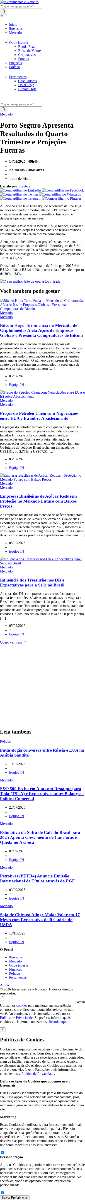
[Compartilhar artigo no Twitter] (19, 194)
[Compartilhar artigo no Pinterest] (62, 198)
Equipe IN (16, 385)
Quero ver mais (11, 642)
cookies (21, 1005)
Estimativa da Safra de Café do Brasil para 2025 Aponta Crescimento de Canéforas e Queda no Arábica (40, 837)
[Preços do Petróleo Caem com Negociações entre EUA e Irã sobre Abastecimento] (42, 396)
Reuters (24, 186)
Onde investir (18, 42)
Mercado (15, 33)
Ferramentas (18, 77)
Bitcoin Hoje (27, 89)
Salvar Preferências (15, 1197)
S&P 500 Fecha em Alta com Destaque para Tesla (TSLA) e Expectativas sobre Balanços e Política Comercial (42, 793)
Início (13, 24)
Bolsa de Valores (30, 51)
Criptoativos (27, 55)
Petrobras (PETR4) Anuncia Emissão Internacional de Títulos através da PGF (37, 878)
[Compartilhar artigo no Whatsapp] (60, 194)
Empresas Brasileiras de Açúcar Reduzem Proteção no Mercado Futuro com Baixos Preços (38, 501)
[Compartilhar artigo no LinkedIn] (21, 190)
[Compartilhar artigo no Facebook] (63, 190)
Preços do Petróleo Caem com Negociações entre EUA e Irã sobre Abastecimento (39, 416)
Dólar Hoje (26, 85)
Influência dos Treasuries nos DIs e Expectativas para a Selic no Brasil (32, 582)
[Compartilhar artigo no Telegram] (21, 198)
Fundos (23, 59)
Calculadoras (27, 81)
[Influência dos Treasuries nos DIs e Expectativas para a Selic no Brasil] (42, 563)
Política (14, 67)
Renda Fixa (26, 46)
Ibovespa (15, 28)
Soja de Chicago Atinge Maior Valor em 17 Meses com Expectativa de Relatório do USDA (40, 919)
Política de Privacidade (16, 1018)
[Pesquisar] (3, 11)
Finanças (15, 63)
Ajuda (4, 985)
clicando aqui (57, 1022)
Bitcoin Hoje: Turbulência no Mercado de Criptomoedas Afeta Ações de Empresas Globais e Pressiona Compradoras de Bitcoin (41, 330)
